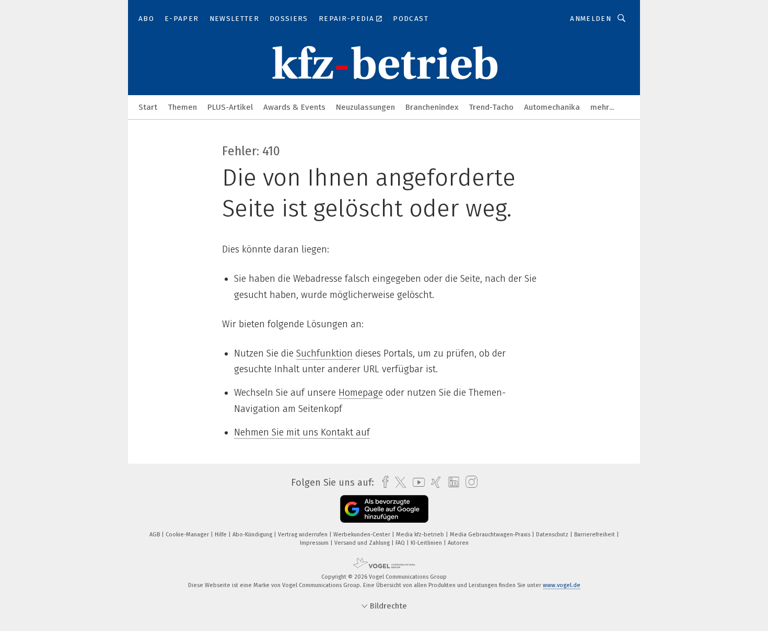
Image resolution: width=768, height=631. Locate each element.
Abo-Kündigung (253, 534)
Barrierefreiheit (595, 534)
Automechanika (552, 107)
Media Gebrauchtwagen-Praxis (491, 534)
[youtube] (416, 482)
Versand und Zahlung (362, 543)
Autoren (458, 543)
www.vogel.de (561, 585)
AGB (155, 534)
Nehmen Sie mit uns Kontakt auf (302, 432)
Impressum (315, 543)
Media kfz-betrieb (421, 534)
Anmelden (590, 18)
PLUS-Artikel (230, 107)
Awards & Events (294, 107)
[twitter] (398, 482)
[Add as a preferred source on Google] (384, 509)
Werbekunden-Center (362, 534)
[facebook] (382, 482)
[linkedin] (451, 482)
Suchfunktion (324, 353)
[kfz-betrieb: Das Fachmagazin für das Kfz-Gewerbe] (147, 106)
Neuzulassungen (365, 107)
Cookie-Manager (188, 534)
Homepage (361, 392)
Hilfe (221, 534)
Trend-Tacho (491, 107)
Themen (182, 107)
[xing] (433, 482)
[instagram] (469, 482)
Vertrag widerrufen (303, 534)
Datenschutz (553, 534)
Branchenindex (431, 107)
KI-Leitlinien (427, 543)
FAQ (400, 543)
